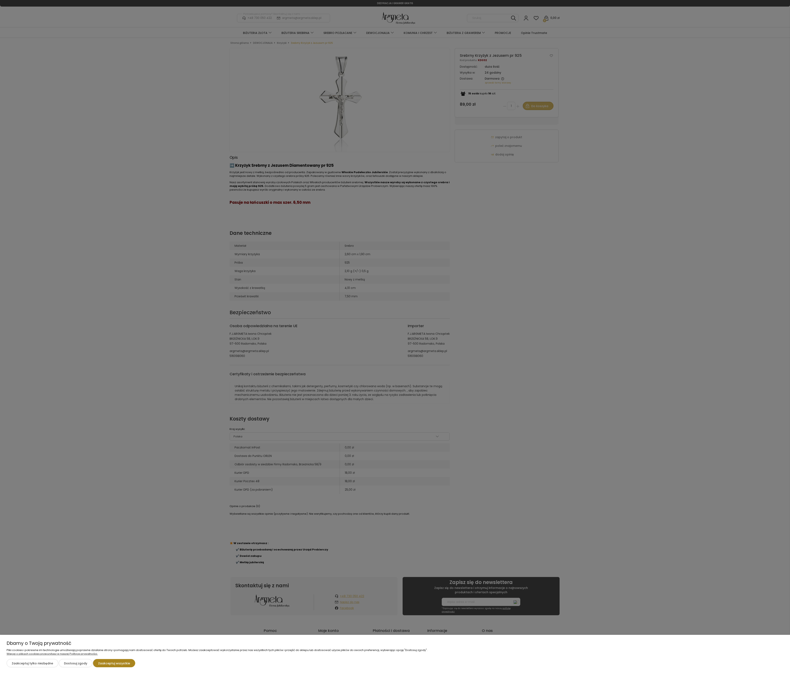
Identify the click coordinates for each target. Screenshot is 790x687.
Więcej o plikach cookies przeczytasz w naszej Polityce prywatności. (52, 654)
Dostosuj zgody (75, 663)
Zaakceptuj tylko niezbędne (32, 663)
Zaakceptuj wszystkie (114, 663)
